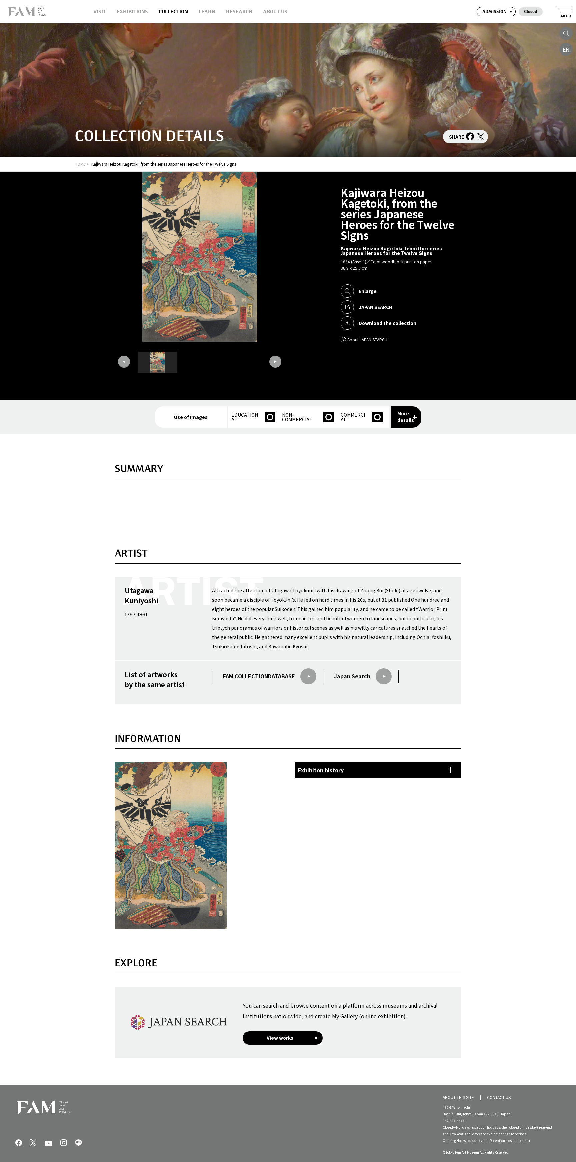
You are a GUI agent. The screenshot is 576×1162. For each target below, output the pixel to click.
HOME (80, 164)
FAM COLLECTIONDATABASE (259, 676)
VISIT (99, 11)
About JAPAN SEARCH (367, 339)
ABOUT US (275, 11)
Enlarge (368, 291)
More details (405, 416)
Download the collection (387, 323)
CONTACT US (499, 1097)
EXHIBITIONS (132, 11)
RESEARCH (239, 11)
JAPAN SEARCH (375, 307)
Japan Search (352, 676)
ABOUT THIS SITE (458, 1097)
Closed (530, 11)
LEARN (207, 11)
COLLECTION (173, 11)
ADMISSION (494, 11)
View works (280, 1037)
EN (566, 49)
